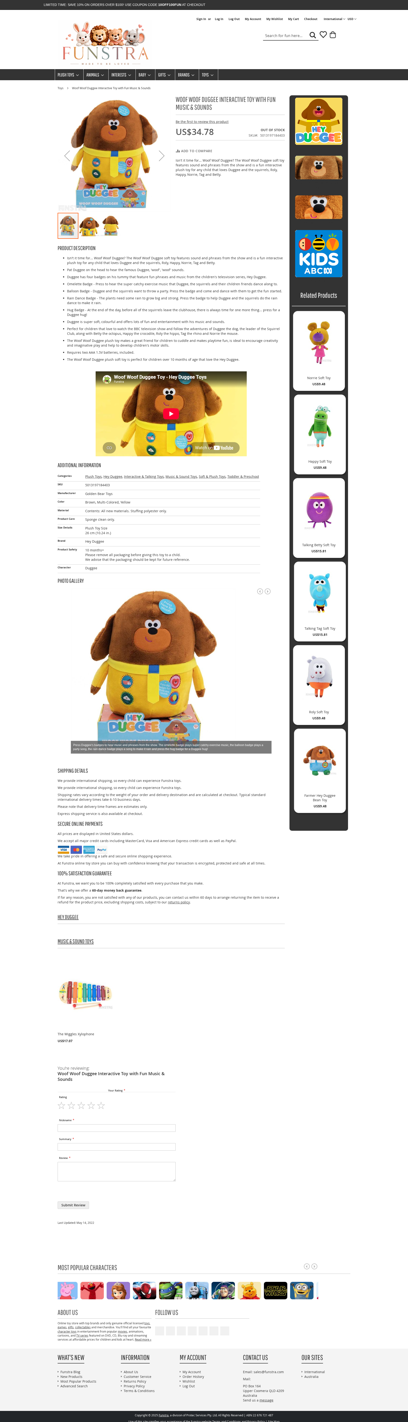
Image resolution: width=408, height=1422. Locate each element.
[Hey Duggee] (262, 1290)
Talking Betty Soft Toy (319, 545)
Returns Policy (135, 1381)
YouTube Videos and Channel (159, 1330)
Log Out (234, 19)
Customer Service (137, 1376)
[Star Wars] (157, 1290)
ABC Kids (319, 280)
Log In (219, 19)
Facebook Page (170, 1330)
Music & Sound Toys (181, 476)
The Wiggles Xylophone (76, 1034)
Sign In (201, 19)
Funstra (164, 1415)
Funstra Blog (70, 1372)
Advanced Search (74, 1386)
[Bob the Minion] (184, 1290)
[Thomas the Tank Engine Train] (79, 1290)
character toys (67, 1331)
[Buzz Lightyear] (105, 1290)
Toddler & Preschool (243, 476)
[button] (352, 19)
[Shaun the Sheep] (315, 1290)
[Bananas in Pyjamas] (236, 1290)
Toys (61, 88)
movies (122, 1331)
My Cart (293, 19)
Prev (260, 591)
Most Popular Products (78, 1381)
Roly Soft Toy (319, 712)
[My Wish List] (321, 36)
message (266, 1400)
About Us (131, 1372)
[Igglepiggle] (210, 1290)
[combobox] (291, 36)
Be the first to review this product (202, 121)
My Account (253, 19)
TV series (82, 1335)
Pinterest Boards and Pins (203, 1330)
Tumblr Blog (213, 1330)
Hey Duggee (112, 476)
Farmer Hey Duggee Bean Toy (320, 797)
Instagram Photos (224, 1330)
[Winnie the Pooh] (131, 1290)
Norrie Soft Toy (319, 378)
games (62, 1327)
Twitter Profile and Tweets (181, 1330)
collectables (83, 1327)
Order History (193, 1376)
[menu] (204, 74)
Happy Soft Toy (320, 461)
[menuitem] (67, 74)
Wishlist (189, 1381)
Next (268, 591)
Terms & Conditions (139, 1390)
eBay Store (192, 1330)
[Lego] (288, 1290)
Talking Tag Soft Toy (320, 628)
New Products (71, 1376)
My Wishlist (274, 19)
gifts (71, 1327)
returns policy (179, 902)
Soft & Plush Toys (212, 476)
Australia (311, 1376)
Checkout (310, 19)
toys (147, 1323)
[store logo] (105, 43)
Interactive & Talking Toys (144, 476)
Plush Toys (93, 476)
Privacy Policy (134, 1386)
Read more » (143, 1339)
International (314, 1372)
